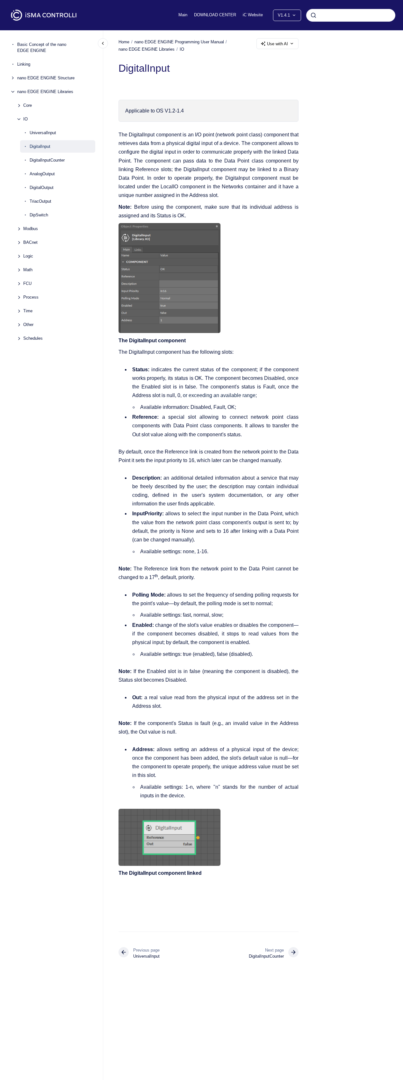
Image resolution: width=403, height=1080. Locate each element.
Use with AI (277, 43)
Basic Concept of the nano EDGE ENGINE (41, 47)
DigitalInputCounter (47, 160)
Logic (28, 256)
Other (28, 324)
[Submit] (313, 15)
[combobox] (350, 15)
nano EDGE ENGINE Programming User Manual (179, 42)
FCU (27, 283)
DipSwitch (39, 215)
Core (27, 105)
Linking (23, 64)
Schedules (33, 338)
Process (31, 297)
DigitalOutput (42, 187)
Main (182, 14)
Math (27, 269)
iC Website (253, 14)
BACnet (30, 242)
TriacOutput (40, 201)
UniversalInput (43, 132)
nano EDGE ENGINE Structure (46, 78)
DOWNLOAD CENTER (215, 14)
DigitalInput (40, 146)
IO (25, 119)
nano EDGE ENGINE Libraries (45, 91)
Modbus (30, 228)
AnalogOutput (42, 173)
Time (27, 310)
